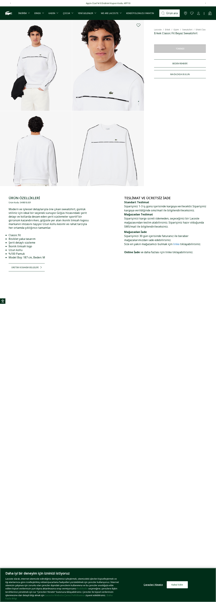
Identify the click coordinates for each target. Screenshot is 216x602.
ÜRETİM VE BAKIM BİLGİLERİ (25, 267)
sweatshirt (187, 29)
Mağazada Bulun (180, 74)
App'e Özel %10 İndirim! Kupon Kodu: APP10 (108, 3)
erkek (167, 29)
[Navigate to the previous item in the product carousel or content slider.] (10, 3)
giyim (176, 29)
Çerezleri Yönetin (153, 584)
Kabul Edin (177, 584)
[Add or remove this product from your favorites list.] (139, 25)
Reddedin (82, 588)
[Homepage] (8, 13)
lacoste (158, 29)
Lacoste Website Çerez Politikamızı (65, 595)
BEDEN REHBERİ (179, 63)
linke (176, 244)
